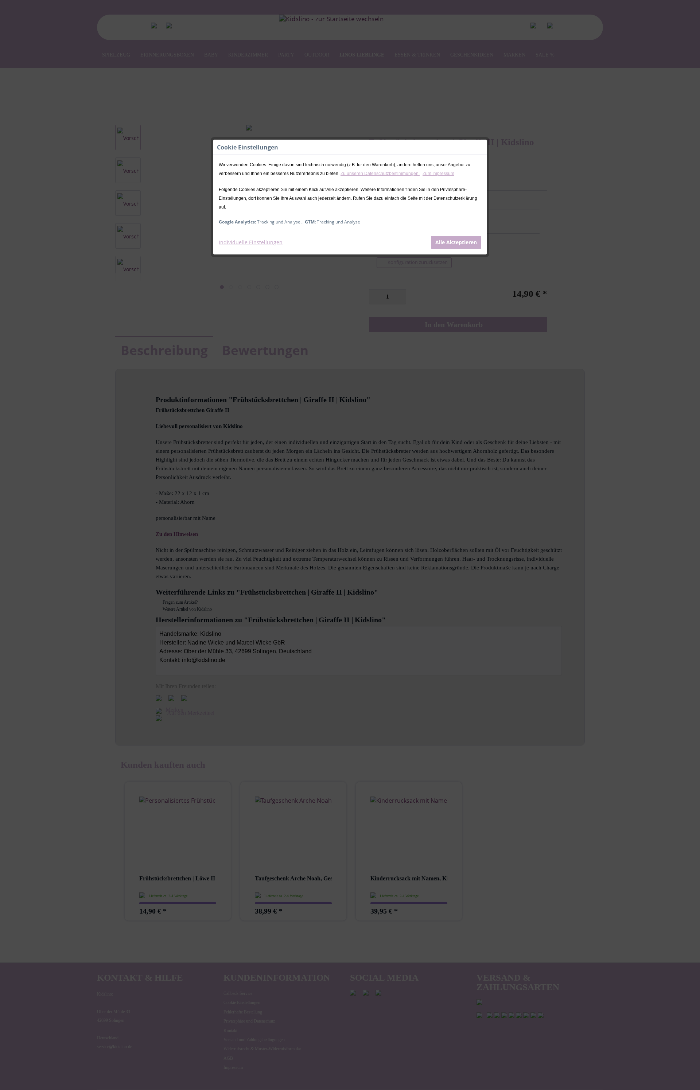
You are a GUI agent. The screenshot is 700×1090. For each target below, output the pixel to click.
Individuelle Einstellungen (251, 242)
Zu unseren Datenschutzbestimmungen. (380, 173)
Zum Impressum (438, 173)
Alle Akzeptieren (456, 242)
